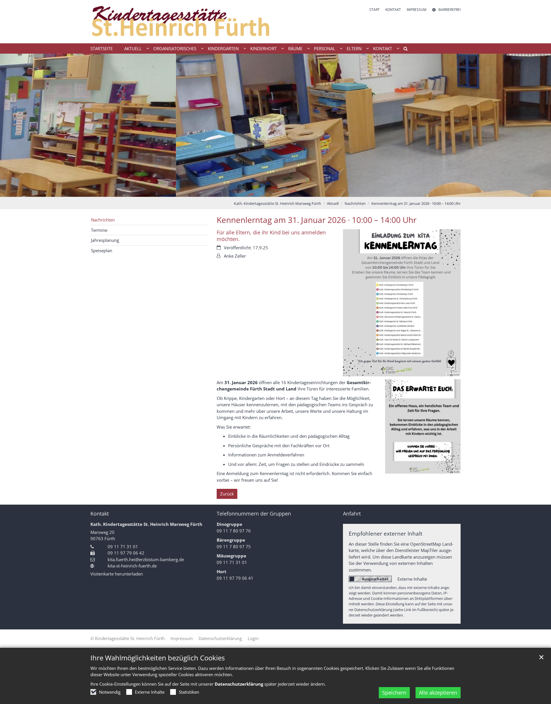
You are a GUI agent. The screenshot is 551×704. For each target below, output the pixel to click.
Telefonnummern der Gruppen (254, 513)
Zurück (227, 494)
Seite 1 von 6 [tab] (250, 191)
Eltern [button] (354, 48)
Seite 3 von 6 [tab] (270, 191)
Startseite (101, 48)
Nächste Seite (539, 125)
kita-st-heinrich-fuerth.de (132, 566)
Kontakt (99, 513)
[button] (403, 50)
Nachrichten (355, 203)
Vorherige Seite (11, 125)
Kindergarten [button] (223, 48)
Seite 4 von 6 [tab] (280, 191)
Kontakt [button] (382, 48)
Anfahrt (352, 513)
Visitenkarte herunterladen (116, 574)
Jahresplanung (105, 240)
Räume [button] (295, 48)
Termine (99, 230)
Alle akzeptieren (438, 692)
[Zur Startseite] (180, 22)
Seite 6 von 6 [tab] (300, 191)
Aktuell (333, 203)
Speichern (394, 692)
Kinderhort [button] (263, 48)
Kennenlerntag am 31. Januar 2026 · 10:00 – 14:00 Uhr (416, 203)
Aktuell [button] (133, 48)
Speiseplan (101, 250)
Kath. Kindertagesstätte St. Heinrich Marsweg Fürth (277, 203)
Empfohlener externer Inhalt (385, 533)
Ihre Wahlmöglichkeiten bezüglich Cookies (157, 658)
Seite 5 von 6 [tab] (290, 191)
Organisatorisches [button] (174, 48)
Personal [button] (324, 48)
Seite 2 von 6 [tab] (260, 191)
